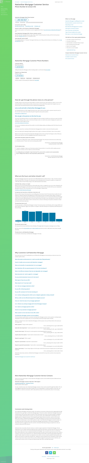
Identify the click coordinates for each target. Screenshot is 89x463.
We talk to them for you (19, 26)
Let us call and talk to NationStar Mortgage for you (30, 108)
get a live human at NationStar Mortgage (52, 30)
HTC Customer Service (69, 58)
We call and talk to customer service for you (73, 23)
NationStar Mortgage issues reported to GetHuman (25, 356)
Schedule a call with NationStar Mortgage (23, 190)
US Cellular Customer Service (71, 56)
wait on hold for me (36, 228)
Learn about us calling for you (21, 113)
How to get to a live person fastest (72, 28)
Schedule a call (37, 26)
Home (2, 6)
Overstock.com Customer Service (71, 54)
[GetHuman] (5, 1)
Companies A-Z (4, 12)
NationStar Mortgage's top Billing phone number (74, 21)
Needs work (56, 447)
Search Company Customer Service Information (4, 9)
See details (48, 69)
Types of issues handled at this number (73, 32)
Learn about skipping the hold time (22, 123)
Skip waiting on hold (29, 26)
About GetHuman (4, 14)
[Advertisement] (38, 51)
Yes (52, 447)
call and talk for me (27, 228)
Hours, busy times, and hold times (72, 30)
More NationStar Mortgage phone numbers (73, 26)
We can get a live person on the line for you (28, 116)
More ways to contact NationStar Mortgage (73, 34)
